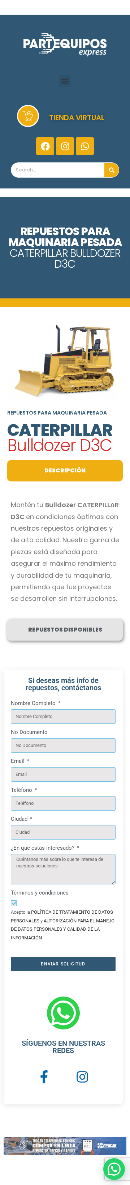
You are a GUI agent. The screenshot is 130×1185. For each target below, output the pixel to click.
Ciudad (20, 819)
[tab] (65, 470)
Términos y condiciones (40, 892)
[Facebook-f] (44, 1076)
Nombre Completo (34, 703)
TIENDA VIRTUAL (76, 117)
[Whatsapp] (85, 146)
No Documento (29, 732)
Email (18, 761)
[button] (65, 81)
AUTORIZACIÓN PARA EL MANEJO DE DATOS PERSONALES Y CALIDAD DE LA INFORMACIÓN (62, 929)
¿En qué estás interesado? (43, 848)
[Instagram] (65, 146)
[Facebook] (45, 146)
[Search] (111, 170)
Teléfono (22, 790)
